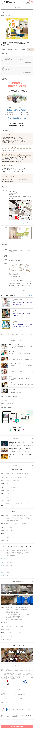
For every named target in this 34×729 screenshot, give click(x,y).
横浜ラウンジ (9, 623)
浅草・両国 (15, 520)
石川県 (11, 493)
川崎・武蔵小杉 (18, 523)
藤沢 (23, 523)
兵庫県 (14, 477)
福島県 (14, 487)
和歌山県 (24, 477)
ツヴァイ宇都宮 (9, 636)
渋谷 (11, 518)
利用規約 (20, 689)
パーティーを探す (18, 726)
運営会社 (3, 689)
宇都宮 (7, 537)
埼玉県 (18, 473)
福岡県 (7, 503)
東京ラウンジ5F (25, 607)
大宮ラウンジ (9, 629)
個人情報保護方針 (21, 694)
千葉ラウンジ (9, 626)
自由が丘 (15, 518)
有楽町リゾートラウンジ (11, 609)
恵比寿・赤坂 (26, 515)
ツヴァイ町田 (29, 614)
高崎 (7, 540)
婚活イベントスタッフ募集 (7, 403)
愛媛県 (11, 500)
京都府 (11, 477)
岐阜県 (14, 480)
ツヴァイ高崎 (9, 639)
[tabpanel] (17, 28)
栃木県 (24, 473)
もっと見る (31, 295)
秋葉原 (18, 517)
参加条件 (3, 49)
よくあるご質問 (4, 698)
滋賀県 (17, 477)
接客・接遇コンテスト (6, 407)
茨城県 (21, 473)
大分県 (17, 503)
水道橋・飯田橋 (9, 520)
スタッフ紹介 (4, 400)
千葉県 (15, 473)
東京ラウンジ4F (20, 609)
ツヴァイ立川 (23, 614)
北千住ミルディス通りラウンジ (21, 612)
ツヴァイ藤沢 (25, 623)
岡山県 (7, 497)
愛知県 (7, 480)
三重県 (17, 480)
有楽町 (10, 515)
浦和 (12, 530)
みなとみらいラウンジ (17, 623)
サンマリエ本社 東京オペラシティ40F (14, 619)
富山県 (7, 493)
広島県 (11, 497)
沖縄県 (28, 503)
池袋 (7, 517)
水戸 (10, 533)
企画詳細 (10, 49)
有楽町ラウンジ (27, 609)
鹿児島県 (24, 503)
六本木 (31, 515)
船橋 (11, 527)
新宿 (7, 515)
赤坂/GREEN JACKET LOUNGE (13, 616)
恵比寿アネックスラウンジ (21, 611)
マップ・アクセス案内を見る (19, 223)
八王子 (21, 518)
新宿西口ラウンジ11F (11, 607)
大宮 (7, 530)
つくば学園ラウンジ (10, 633)
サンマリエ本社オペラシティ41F (13, 614)
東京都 (7, 473)
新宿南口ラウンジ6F (10, 611)
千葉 (7, 527)
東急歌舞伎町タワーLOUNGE (12, 617)
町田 (30, 517)
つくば (7, 533)
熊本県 (14, 503)
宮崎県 (20, 503)
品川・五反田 (11, 517)
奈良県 (20, 477)
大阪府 (7, 477)
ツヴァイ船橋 (20, 626)
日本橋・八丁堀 (26, 518)
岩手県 (7, 487)
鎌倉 (25, 523)
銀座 (13, 515)
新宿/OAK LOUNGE (10, 612)
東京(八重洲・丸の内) (18, 515)
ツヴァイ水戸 (18, 633)
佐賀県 (11, 503)
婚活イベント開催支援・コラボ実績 (9, 396)
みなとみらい (11, 523)
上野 (16, 517)
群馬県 (28, 473)
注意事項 (30, 49)
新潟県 (7, 490)
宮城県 (11, 487)
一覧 (32, 460)
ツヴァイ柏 (14, 626)
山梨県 (11, 490)
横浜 (7, 523)
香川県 (7, 500)
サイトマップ (3, 702)
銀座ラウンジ (19, 607)
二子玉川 (8, 518)
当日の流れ (17, 49)
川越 (10, 530)
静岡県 (11, 480)
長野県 (14, 490)
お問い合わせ (20, 698)
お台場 (18, 518)
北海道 (7, 483)
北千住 (21, 517)
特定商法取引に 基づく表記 (4, 694)
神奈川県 (11, 473)
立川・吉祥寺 (26, 517)
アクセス (24, 49)
